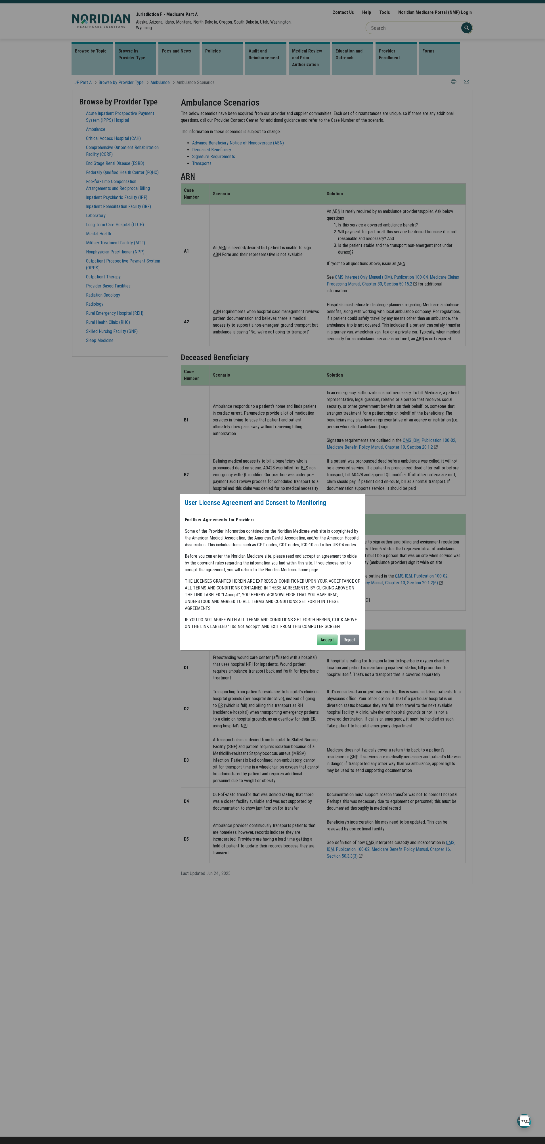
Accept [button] (327, 640)
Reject (349, 640)
